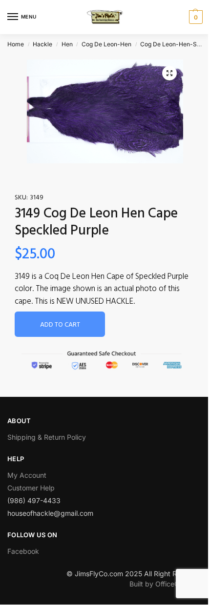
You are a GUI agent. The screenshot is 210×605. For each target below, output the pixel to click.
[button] (169, 73)
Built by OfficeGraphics (166, 584)
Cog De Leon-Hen (106, 44)
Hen (67, 44)
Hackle (42, 44)
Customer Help (31, 488)
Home (15, 44)
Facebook (23, 551)
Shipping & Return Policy (46, 437)
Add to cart (60, 325)
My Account (26, 475)
